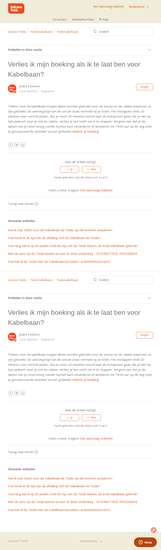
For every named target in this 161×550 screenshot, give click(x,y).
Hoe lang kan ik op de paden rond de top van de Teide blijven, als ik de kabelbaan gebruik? (73, 246)
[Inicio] (16, 12)
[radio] (69, 169)
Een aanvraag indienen (108, 6)
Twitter (16, 145)
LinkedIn (22, 145)
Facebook (10, 145)
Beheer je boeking (85, 131)
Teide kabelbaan (41, 32)
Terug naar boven (21, 203)
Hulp (104, 19)
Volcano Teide (17, 32)
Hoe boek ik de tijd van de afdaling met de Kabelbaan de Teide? (54, 238)
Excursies (60, 19)
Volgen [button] (144, 87)
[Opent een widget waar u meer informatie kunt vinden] (145, 542)
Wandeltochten (83, 19)
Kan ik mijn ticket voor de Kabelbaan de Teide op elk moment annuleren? (60, 230)
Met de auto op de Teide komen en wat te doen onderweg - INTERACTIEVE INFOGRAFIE (73, 253)
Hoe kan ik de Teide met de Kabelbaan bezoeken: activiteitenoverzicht (59, 261)
